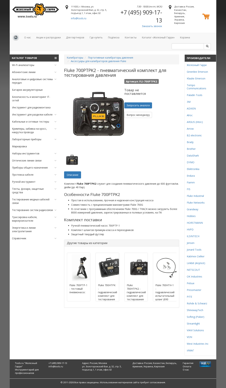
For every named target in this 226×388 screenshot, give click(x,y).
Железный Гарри (197, 65)
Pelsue (190, 283)
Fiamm (191, 182)
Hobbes (191, 216)
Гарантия (188, 363)
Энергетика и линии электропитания (24, 229)
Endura (191, 175)
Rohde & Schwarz (197, 303)
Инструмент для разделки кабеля (32, 114)
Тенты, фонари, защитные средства (28, 190)
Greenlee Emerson (197, 71)
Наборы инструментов (25, 153)
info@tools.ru (78, 18)
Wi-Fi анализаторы (23, 65)
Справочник (19, 238)
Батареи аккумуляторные (27, 89)
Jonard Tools (194, 249)
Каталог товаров (24, 58)
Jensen (190, 243)
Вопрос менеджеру (138, 115)
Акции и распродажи (48, 37)
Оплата (187, 366)
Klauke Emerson (196, 78)
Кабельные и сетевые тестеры (30, 121)
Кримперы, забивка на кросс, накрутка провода (29, 130)
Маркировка (19, 146)
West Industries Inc (198, 343)
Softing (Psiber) (195, 316)
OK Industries (194, 276)
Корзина (185, 37)
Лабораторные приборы (26, 139)
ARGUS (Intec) (195, 122)
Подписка (113, 37)
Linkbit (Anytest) (196, 263)
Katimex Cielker (195, 256)
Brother (191, 148)
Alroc (190, 115)
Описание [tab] (72, 174)
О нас (27, 37)
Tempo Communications (196, 86)
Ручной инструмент (23, 181)
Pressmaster (194, 290)
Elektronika (193, 169)
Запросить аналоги (138, 105)
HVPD (190, 229)
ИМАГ (190, 350)
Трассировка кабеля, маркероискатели (24, 218)
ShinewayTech (195, 310)
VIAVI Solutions (195, 330)
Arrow (190, 128)
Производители (198, 58)
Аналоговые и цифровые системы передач (32, 80)
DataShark (193, 155)
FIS (188, 189)
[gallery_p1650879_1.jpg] (72, 160)
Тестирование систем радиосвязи (32, 210)
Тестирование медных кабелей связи (30, 201)
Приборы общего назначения (30, 167)
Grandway (192, 209)
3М (189, 101)
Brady (190, 142)
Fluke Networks (196, 202)
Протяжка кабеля (22, 174)
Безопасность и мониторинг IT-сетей (31, 98)
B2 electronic (194, 135)
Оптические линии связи (26, 160)
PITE (189, 296)
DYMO (190, 162)
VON (189, 337)
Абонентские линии (23, 72)
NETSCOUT (193, 269)
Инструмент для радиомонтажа (31, 107)
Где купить (96, 37)
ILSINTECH (193, 236)
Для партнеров (75, 37)
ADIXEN (191, 108)
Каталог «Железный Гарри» (158, 37)
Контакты (130, 37)
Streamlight (193, 323)
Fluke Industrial (195, 196)
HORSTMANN (195, 222)
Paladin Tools (194, 95)
